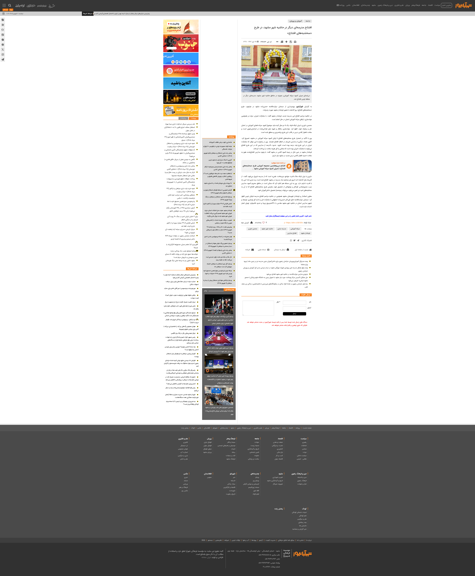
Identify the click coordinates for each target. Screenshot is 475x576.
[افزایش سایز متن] (285, 42)
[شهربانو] (51, 6)
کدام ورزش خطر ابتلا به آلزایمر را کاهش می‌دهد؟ (180, 384)
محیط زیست (255, 445)
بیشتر (204, 290)
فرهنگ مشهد (230, 459)
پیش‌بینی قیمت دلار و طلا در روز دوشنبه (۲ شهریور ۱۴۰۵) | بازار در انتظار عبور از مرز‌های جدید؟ (219, 230)
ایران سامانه (206, 557)
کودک (193, 428)
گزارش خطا (245, 223)
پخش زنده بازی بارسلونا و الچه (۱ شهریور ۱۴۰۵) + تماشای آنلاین (218, 251)
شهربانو (215, 428)
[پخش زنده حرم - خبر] (181, 97)
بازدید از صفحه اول (301, 249)
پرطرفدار (183, 118)
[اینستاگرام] (181, 71)
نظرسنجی (218, 540)
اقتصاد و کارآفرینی (229, 487)
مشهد (374, 5)
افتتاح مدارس (291, 233)
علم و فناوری (399, 5)
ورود (11, 10)
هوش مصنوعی (183, 449)
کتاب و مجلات (230, 455)
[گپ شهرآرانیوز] (2, 39)
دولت (305, 452)
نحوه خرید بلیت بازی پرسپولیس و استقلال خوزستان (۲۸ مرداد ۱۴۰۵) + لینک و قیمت (181, 145)
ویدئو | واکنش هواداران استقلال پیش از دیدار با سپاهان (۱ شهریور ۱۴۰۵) (217, 281)
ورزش (407, 5)
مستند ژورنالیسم (253, 487)
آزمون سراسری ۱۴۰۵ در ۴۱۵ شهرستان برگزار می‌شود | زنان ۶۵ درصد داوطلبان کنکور (180, 209)
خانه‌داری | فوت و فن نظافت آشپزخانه (220, 142)
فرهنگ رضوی (302, 480)
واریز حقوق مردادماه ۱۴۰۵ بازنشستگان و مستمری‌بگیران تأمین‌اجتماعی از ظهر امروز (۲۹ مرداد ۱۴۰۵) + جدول (179, 137)
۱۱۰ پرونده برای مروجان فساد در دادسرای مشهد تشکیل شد (218, 184)
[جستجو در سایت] (9, 5)
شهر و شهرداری (278, 477)
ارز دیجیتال (184, 445)
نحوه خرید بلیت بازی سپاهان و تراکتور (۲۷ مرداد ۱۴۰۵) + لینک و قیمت (180, 190)
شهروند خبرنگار (278, 484)
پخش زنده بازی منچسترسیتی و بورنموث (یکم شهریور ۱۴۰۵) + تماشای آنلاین (218, 168)
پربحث (193, 118)
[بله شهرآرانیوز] (2, 20)
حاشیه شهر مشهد (267, 228)
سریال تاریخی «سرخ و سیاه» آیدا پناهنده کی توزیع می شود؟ (180, 231)
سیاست (437, 5)
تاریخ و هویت (230, 494)
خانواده (256, 455)
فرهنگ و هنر (183, 487)
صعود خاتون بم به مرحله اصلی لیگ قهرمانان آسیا (180, 262)
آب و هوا (246, 540)
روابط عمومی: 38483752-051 (269, 563)
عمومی (209, 477)
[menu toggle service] (4, 5)
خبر (234, 477)
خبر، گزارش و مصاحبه (299, 529)
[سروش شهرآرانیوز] (2, 44)
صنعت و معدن (278, 442)
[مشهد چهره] (31, 7)
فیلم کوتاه (256, 494)
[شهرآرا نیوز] (464, 5)
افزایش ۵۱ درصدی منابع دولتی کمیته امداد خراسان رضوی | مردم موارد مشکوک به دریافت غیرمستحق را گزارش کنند (181, 363)
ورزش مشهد (207, 452)
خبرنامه (247, 249)
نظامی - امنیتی (302, 459)
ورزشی (185, 484)
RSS (203, 540)
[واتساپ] (291, 240)
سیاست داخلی (302, 455)
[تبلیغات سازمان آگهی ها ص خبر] (181, 110)
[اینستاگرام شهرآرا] (2, 54)
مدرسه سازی (282, 228)
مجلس (304, 449)
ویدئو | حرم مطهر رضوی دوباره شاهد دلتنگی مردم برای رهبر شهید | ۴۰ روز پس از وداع (220, 350)
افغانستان (355, 5)
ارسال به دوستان (279, 249)
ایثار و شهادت (302, 484)
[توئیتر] (294, 240)
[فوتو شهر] (42, 6)
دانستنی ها (303, 525)
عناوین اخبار (446, 5)
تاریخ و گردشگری (253, 449)
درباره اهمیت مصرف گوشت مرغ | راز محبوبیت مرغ (99, 13)
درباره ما (309, 540)
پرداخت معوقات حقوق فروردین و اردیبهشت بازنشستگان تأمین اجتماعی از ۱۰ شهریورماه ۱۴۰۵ (180, 182)
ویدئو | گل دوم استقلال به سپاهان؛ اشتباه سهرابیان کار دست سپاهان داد (219, 265)
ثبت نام (5, 10)
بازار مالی (280, 452)
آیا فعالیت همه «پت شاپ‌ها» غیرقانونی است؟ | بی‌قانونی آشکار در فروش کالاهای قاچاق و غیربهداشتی (217, 176)
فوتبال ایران (208, 442)
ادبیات (233, 449)
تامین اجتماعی (254, 452)
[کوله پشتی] (20, 6)
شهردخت (232, 490)
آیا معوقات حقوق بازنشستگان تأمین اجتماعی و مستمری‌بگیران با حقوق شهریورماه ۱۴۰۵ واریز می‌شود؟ (180, 153)
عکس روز (184, 490)
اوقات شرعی (236, 540)
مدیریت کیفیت (270, 540)
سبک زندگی (231, 484)
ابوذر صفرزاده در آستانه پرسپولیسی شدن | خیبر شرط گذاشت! (218, 238)
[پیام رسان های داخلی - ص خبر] (181, 58)
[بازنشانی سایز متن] (281, 42)
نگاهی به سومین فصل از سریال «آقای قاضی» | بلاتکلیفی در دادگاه (179, 161)
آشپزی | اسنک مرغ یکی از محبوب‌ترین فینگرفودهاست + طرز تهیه (220, 161)
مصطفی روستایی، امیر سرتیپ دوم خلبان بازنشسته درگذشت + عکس (181, 197)
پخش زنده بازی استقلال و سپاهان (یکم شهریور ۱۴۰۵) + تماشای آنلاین (218, 154)
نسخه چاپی (262, 249)
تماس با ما (300, 540)
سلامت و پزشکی (253, 459)
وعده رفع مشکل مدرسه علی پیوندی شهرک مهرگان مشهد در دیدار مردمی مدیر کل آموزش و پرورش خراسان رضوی (275, 269)
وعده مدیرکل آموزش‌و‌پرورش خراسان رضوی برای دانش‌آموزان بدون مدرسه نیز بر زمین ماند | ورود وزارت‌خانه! (276, 263)
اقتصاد (430, 5)
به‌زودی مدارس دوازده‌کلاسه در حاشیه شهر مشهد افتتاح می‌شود (287, 274)
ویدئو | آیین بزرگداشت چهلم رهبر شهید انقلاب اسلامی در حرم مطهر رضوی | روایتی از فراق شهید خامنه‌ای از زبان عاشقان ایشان (219, 320)
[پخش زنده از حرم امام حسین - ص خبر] (181, 27)
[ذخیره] (290, 42)
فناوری (185, 442)
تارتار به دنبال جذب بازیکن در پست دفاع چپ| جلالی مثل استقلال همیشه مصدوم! (180, 174)
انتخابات (304, 445)
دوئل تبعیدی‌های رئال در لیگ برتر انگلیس (183, 333)
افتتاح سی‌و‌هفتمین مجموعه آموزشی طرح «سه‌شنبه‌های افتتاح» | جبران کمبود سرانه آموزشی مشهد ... (264, 167)
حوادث (256, 442)
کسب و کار (279, 455)
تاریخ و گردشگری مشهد (275, 480)
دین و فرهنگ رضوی (385, 5)
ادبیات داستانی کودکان (299, 512)
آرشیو (261, 540)
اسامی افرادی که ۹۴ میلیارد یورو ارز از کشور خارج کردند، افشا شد (217, 205)
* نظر (278, 302)
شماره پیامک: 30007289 (271, 566)
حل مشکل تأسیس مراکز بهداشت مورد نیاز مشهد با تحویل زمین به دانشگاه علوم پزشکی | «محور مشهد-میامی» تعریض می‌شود (276, 279)
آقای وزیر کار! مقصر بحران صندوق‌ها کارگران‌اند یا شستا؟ (182, 246)
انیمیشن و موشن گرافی (251, 484)
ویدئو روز (256, 480)
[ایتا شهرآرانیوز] (2, 34)
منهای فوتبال (207, 449)
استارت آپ (184, 452)
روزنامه (341, 5)
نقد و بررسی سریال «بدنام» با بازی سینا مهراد (180, 124)
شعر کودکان (303, 515)
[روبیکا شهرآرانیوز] (2, 30)
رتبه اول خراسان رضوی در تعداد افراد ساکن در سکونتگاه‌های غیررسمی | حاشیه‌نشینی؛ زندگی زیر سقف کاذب (274, 286)
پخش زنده (184, 428)
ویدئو (257, 477)
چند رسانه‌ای (302, 522)
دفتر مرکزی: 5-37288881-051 (269, 555)
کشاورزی (280, 449)
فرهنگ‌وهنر (415, 5)
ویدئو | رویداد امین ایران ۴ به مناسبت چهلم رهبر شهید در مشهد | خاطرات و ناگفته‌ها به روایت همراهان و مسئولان (220, 379)
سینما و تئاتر (231, 442)
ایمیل (309, 308)
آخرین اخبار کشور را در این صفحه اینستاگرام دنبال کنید (285, 216)
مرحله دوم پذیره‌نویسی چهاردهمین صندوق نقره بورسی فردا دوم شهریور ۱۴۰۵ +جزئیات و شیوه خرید (217, 273)
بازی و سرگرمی (183, 455)
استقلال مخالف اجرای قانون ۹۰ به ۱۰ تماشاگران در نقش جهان (179, 129)
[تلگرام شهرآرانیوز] (2, 59)
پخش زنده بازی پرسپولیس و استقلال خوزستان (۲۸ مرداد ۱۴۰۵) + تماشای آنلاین (181, 168)
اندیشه (233, 480)
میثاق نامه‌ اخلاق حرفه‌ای (286, 540)
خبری (186, 477)
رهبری (304, 442)
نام (310, 302)
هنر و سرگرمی (302, 519)
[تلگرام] (298, 240)
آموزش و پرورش (296, 21)
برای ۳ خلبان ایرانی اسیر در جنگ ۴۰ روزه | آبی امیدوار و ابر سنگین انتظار (182, 218)
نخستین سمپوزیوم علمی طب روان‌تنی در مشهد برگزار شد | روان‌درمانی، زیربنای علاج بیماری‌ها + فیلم (219, 411)
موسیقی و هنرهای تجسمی (226, 445)
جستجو (210, 540)
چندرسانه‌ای (365, 5)
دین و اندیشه (302, 477)
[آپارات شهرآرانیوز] (2, 25)
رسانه (233, 452)
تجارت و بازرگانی (277, 445)
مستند (186, 480)
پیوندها (254, 540)
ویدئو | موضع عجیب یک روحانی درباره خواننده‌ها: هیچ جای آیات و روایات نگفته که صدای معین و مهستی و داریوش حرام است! (181, 254)
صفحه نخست (307, 428)
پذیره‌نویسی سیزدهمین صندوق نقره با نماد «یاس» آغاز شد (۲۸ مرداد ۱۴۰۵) (181, 203)
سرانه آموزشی (295, 228)
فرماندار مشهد (305, 233)
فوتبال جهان (208, 445)
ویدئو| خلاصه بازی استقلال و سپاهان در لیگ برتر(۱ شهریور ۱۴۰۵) (218, 198)
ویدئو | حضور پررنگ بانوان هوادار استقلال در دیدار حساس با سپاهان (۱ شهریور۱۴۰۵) (218, 245)
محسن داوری (252, 228)
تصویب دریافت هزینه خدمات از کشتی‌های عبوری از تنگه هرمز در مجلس (219, 221)
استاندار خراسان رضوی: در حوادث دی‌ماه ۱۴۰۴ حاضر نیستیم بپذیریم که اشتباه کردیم (180, 237)
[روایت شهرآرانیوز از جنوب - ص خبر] (181, 43)
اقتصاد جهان (279, 459)
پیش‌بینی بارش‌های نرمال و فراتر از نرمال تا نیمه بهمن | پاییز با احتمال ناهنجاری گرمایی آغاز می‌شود (147, 13)
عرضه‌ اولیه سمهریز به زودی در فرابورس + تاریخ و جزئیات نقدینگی (217, 147)
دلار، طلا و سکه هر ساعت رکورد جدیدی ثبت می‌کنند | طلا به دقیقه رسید (219, 258)
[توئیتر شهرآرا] (2, 49)
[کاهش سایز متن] (276, 42)
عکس (348, 5)
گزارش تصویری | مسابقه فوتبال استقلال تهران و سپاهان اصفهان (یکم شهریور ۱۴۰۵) (218, 191)
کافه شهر (256, 490)
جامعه (424, 5)
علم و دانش (184, 459)
